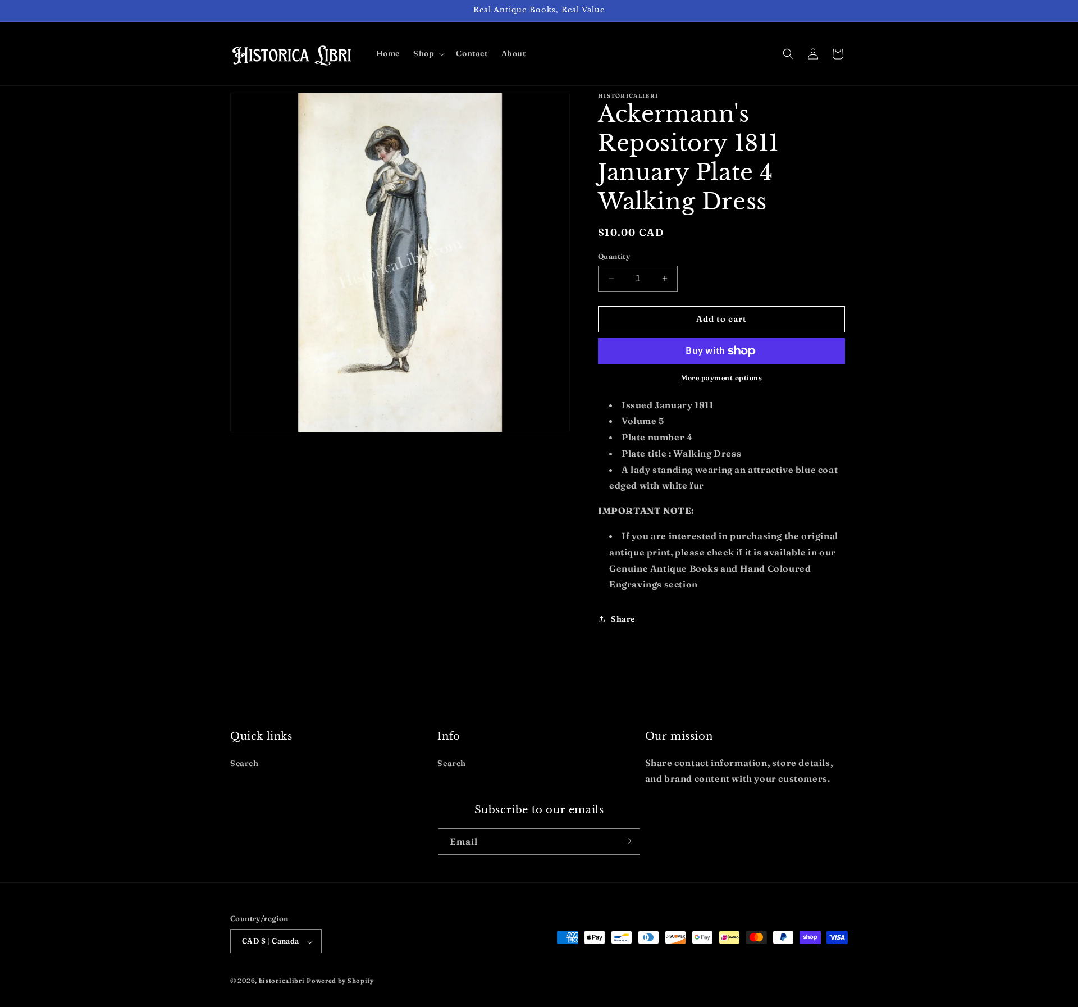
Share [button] (623, 619)
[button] (427, 53)
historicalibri (282, 981)
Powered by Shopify (340, 981)
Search (244, 763)
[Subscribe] (627, 841)
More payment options (721, 377)
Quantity (614, 256)
